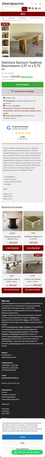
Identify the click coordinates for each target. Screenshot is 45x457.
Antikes (4, 315)
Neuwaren (11, 18)
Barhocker (15, 334)
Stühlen (21, 327)
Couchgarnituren (12, 327)
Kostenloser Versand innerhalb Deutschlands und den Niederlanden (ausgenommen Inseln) (22, 110)
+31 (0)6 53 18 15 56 (9, 370)
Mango (26, 320)
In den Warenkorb (22, 85)
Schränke (32, 318)
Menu (23, 14)
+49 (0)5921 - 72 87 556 (10, 365)
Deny (22, 443)
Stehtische (5, 334)
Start (3, 18)
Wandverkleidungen (14, 336)
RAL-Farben (6, 413)
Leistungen (5, 409)
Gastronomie (6, 339)
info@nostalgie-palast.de (10, 378)
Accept (22, 437)
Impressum (5, 404)
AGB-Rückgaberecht (8, 397)
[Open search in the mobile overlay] (14, 9)
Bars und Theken (15, 332)
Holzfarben (5, 411)
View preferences (22, 449)
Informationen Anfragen (11, 289)
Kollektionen (22, 18)
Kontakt (4, 392)
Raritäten (27, 327)
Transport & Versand (9, 395)
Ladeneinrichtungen (15, 344)
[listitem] (5, 27)
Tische (4, 320)
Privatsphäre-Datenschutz (10, 399)
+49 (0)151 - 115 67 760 (10, 368)
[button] (27, 452)
